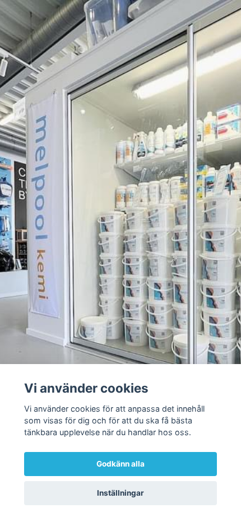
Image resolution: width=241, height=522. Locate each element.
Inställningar (120, 492)
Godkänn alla (120, 463)
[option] (120, 261)
